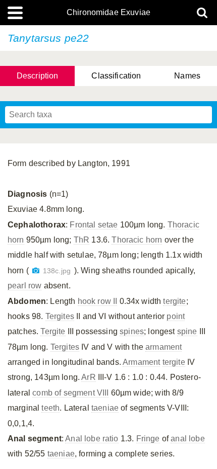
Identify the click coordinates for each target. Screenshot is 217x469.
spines (132, 331)
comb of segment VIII (70, 392)
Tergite (52, 331)
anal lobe (187, 438)
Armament (141, 362)
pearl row (24, 285)
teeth (50, 408)
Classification (116, 75)
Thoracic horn (137, 240)
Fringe (148, 438)
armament (163, 347)
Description (38, 75)
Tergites (59, 316)
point (176, 316)
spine (187, 331)
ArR (88, 377)
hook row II (98, 301)
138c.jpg (57, 271)
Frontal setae (94, 224)
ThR (81, 240)
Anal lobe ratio (91, 438)
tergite (174, 301)
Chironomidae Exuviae (108, 13)
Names (187, 75)
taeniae (105, 408)
